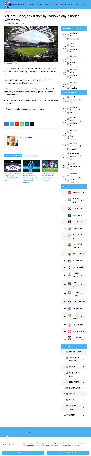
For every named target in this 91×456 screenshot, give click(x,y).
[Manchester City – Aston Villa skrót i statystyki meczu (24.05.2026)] (50, 166)
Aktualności (19, 12)
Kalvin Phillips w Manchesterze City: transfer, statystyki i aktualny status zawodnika (30, 178)
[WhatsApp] (22, 124)
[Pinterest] (17, 124)
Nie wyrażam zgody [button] (68, 453)
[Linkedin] (27, 124)
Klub (31, 4)
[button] (84, 4)
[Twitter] (12, 124)
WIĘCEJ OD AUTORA (31, 156)
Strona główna (8, 12)
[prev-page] (5, 185)
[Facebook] (6, 124)
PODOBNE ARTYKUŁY (13, 156)
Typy (77, 4)
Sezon (53, 4)
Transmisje (62, 4)
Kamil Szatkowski (13, 23)
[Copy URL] (32, 124)
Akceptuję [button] (23, 453)
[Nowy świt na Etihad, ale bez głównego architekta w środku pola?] (12, 166)
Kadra (47, 4)
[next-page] (9, 185)
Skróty (70, 4)
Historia (39, 4)
